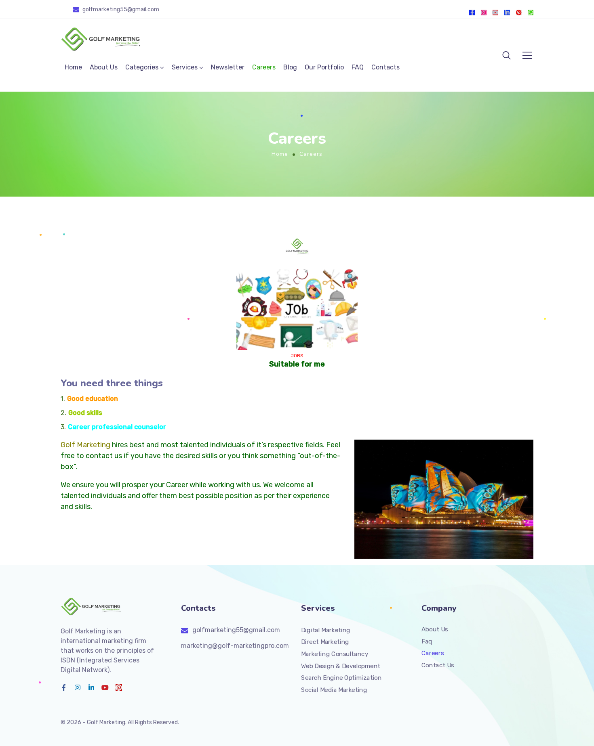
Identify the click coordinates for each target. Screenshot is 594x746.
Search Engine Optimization (341, 677)
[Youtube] (495, 12)
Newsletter (227, 67)
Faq (426, 641)
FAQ (358, 67)
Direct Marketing (325, 641)
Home (73, 67)
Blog (290, 67)
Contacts (385, 67)
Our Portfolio (324, 67)
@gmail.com (143, 9)
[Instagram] (484, 12)
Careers (264, 67)
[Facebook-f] (472, 12)
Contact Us (437, 665)
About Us (104, 67)
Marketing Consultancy (334, 654)
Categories (141, 67)
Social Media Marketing (334, 689)
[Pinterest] (519, 12)
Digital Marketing (325, 629)
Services (185, 67)
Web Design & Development (340, 665)
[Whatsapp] (530, 12)
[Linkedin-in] (507, 12)
